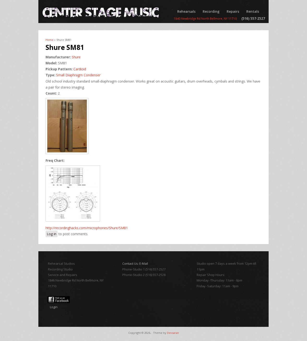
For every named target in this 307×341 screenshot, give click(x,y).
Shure (76, 57)
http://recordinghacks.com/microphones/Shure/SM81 (87, 228)
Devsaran (173, 333)
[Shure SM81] (69, 154)
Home (49, 40)
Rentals (252, 11)
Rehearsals (186, 11)
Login (54, 307)
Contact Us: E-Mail (135, 263)
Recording (211, 11)
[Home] (101, 12)
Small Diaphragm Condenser (78, 75)
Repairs (233, 11)
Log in (51, 234)
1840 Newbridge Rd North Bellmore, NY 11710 (205, 19)
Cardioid (79, 69)
